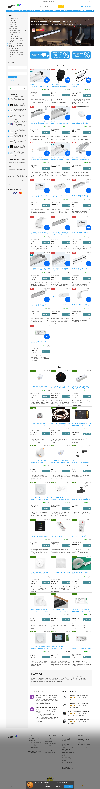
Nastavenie (47, 786)
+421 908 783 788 (34, 740)
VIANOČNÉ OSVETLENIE (14, 32)
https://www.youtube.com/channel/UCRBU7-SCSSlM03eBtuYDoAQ (36, 751)
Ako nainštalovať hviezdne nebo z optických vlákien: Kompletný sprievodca (84, 739)
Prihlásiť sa (12, 77)
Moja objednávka (49, 750)
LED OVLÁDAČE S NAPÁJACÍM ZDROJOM (16, 41)
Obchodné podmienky (48, 1)
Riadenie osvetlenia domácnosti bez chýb (67, 758)
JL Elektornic (50, 775)
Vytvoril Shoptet (88, 786)
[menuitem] (11, 11)
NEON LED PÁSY (13, 20)
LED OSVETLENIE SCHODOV (15, 26)
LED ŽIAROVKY (12, 24)
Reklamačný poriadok (50, 743)
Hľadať (61, 6)
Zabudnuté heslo (12, 82)
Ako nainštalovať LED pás (84, 744)
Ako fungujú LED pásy (83, 747)
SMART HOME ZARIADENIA (15, 43)
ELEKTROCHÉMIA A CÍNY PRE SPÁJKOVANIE (16, 55)
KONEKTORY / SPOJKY (14, 48)
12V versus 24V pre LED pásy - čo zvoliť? (67, 763)
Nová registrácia (12, 80)
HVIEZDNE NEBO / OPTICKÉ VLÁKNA (17, 30)
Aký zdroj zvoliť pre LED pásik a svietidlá (67, 738)
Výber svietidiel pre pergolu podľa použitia (67, 767)
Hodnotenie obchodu (50, 752)
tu (61, 784)
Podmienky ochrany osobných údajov (50, 740)
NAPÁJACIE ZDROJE (13, 50)
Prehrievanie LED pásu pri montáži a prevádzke (68, 753)
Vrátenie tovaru (49, 745)
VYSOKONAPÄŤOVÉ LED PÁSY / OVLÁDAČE (16, 46)
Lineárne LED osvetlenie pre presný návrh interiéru (68, 743)
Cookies (47, 747)
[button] (34, 32)
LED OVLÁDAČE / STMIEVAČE (16, 38)
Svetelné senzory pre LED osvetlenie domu (68, 748)
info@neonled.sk (34, 738)
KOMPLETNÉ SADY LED (14, 28)
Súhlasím (69, 786)
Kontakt (47, 749)
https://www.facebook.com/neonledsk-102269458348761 (36, 744)
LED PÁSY (11, 34)
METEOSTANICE (12, 58)
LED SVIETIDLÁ (12, 22)
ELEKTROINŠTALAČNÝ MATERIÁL (17, 52)
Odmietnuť (57, 786)
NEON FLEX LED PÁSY (14, 18)
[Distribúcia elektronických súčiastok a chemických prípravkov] (50, 778)
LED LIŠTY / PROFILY (14, 36)
